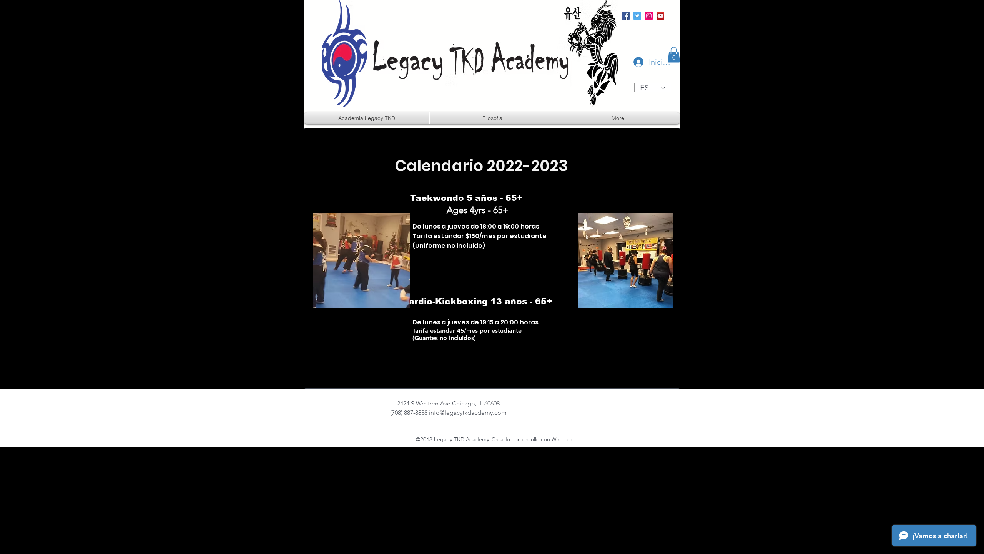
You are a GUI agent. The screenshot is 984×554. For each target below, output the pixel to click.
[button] (673, 55)
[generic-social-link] (660, 16)
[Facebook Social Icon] (626, 16)
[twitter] (637, 16)
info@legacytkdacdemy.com (468, 412)
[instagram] (649, 16)
